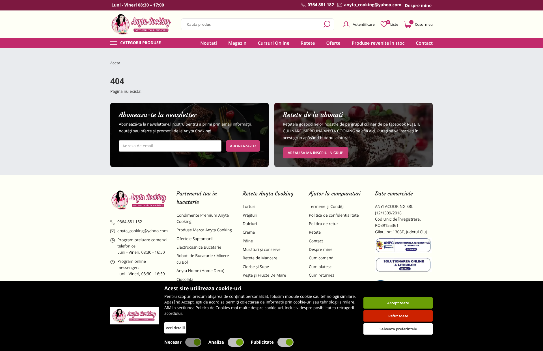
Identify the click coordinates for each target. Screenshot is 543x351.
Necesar (173, 342)
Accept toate (398, 302)
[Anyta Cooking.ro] (134, 315)
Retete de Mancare (260, 258)
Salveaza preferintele (398, 328)
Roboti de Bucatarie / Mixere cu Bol (202, 259)
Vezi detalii (175, 327)
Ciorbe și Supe (256, 267)
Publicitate (262, 342)
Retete (308, 43)
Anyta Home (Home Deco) (200, 271)
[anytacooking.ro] (139, 200)
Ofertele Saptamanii (194, 239)
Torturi (249, 206)
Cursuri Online (273, 43)
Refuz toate (398, 315)
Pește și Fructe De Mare (264, 275)
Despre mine (321, 249)
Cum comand (321, 258)
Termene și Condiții (326, 206)
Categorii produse (140, 43)
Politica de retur (323, 224)
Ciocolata (184, 279)
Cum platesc (320, 267)
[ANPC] (404, 246)
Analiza (216, 342)
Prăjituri (250, 215)
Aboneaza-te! (243, 145)
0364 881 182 (129, 222)
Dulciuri (250, 224)
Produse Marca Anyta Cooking (204, 230)
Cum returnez (321, 275)
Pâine (248, 241)
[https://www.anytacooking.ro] (141, 24)
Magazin (237, 43)
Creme (249, 232)
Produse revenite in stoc (378, 43)
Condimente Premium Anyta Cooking (202, 218)
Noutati (208, 43)
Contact (424, 43)
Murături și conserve (262, 249)
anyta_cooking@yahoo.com (142, 231)
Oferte (333, 43)
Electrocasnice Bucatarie (198, 247)
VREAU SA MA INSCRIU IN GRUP (315, 152)
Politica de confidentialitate (334, 215)
